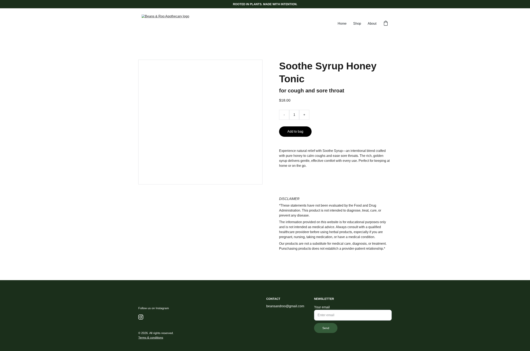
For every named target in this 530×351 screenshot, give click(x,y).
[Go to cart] (385, 24)
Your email (322, 307)
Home (342, 23)
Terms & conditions (150, 337)
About (372, 23)
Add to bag (295, 131)
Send (325, 328)
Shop (357, 23)
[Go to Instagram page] (140, 317)
